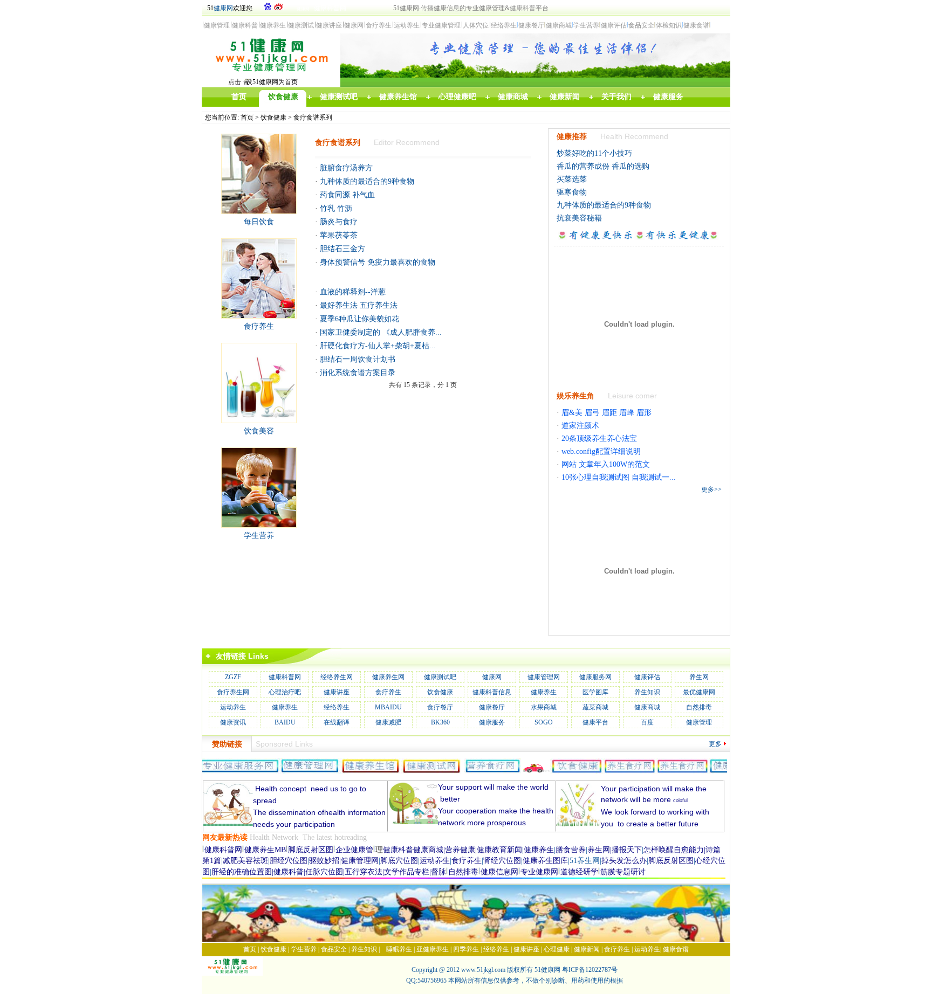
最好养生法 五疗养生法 (359, 305)
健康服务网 (595, 677)
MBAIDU (388, 707)
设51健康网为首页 (272, 82)
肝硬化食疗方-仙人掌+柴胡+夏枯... (378, 346)
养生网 (699, 677)
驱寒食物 (572, 192)
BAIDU (285, 722)
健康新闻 (587, 949)
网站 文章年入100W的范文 (605, 464)
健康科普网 (285, 677)
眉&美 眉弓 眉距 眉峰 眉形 (606, 413)
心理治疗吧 (285, 692)
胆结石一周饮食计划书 (357, 359)
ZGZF (233, 677)
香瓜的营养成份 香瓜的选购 (603, 166)
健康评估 (647, 677)
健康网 (223, 8)
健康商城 (647, 707)
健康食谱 (676, 949)
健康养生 (544, 692)
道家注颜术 (580, 426)
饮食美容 (259, 431)
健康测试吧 (440, 677)
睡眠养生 (399, 949)
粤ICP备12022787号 (590, 970)
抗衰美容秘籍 (579, 218)
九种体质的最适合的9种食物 (367, 181)
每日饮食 (259, 222)
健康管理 (699, 722)
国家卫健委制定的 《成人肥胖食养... (381, 332)
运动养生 (233, 707)
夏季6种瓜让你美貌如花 (359, 319)
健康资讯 (233, 722)
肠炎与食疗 (339, 222)
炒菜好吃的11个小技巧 (594, 153)
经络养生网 (336, 677)
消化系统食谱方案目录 (357, 373)
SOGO (543, 722)
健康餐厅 (492, 707)
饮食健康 (273, 117)
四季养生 (466, 949)
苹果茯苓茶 (339, 235)
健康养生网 (388, 677)
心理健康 (557, 949)
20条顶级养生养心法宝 (599, 438)
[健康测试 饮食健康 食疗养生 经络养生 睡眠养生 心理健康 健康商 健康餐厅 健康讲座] (271, 74)
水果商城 (544, 707)
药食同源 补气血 (347, 195)
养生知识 (647, 692)
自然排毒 (699, 707)
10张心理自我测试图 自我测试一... (618, 477)
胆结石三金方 (342, 249)
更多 (715, 744)
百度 (647, 722)
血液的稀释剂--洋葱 (353, 292)
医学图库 (595, 692)
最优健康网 (699, 692)
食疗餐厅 (440, 707)
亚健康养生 (432, 949)
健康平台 (595, 722)
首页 (247, 117)
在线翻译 (337, 722)
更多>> (711, 489)
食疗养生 (259, 326)
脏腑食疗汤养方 (346, 168)
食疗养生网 (233, 692)
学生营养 (259, 535)
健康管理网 (543, 677)
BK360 (440, 722)
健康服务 (492, 722)
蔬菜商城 (595, 707)
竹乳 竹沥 (336, 208)
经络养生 (337, 707)
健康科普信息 (491, 692)
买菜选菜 (572, 179)
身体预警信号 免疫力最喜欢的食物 (377, 262)
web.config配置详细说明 (601, 451)
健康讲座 (337, 692)
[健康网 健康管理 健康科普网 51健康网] (235, 973)
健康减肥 (388, 722)
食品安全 (334, 949)
